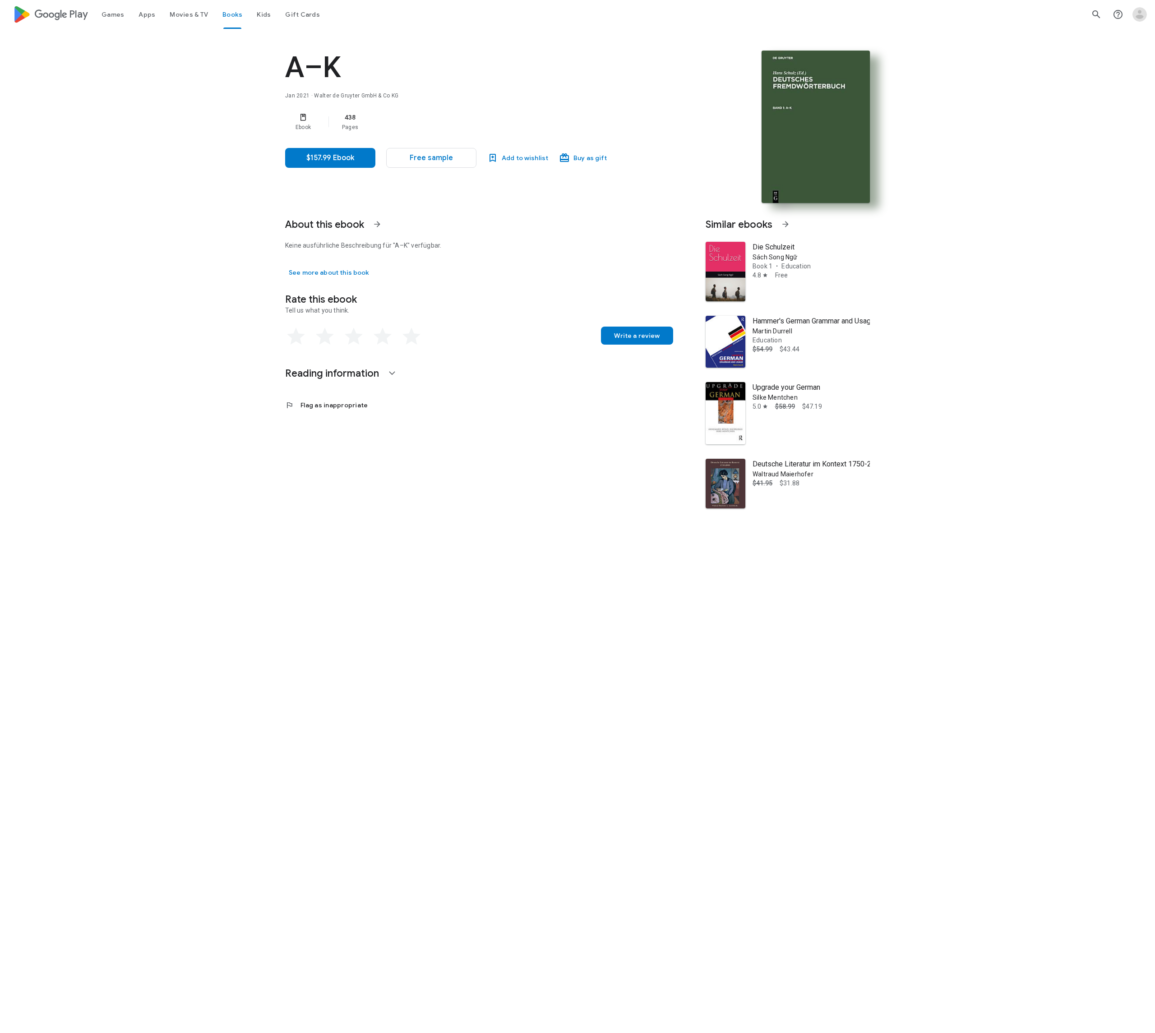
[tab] (112, 14)
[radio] (296, 336)
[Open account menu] (1139, 14)
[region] (465, 122)
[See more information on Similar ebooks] (785, 224)
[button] (431, 158)
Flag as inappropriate (326, 405)
